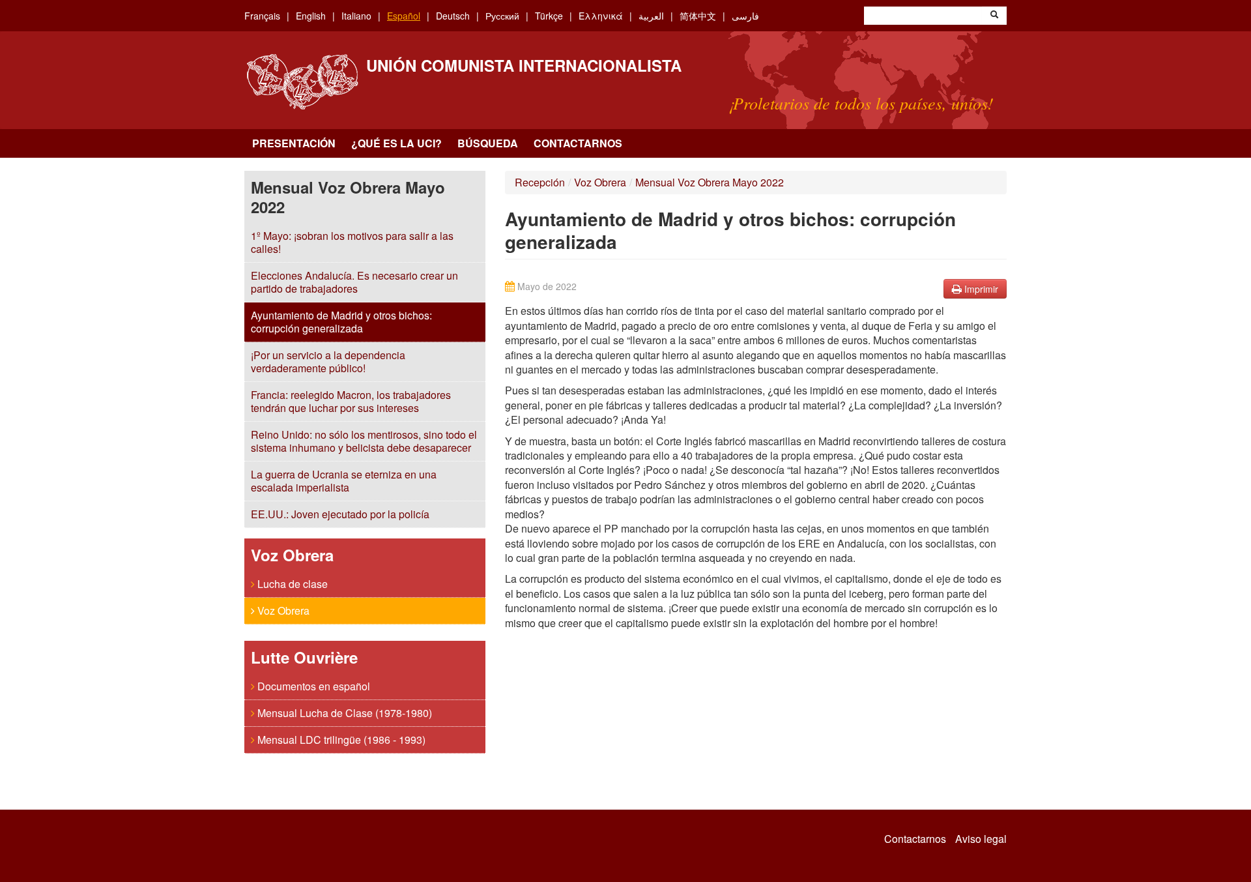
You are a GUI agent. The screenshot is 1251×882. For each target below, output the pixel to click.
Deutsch (453, 15)
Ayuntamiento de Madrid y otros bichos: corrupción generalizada (341, 322)
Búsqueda (487, 143)
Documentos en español (312, 686)
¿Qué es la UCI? (396, 143)
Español (403, 15)
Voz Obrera (282, 610)
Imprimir (980, 288)
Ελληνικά (601, 15)
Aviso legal (981, 838)
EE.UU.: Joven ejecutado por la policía (340, 514)
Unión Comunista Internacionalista (524, 65)
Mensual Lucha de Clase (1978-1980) (343, 712)
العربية (651, 15)
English (311, 15)
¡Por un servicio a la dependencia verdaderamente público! (328, 361)
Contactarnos (578, 143)
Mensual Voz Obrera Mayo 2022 (709, 182)
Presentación (294, 143)
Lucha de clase (291, 583)
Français (262, 15)
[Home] (302, 82)
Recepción (540, 182)
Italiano (356, 15)
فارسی (745, 15)
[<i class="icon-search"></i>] (994, 16)
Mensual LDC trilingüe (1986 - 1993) (340, 739)
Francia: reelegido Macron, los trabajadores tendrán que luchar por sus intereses (351, 401)
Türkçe (549, 15)
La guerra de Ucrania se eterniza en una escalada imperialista (344, 481)
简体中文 (698, 15)
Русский (502, 15)
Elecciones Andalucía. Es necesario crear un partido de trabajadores (354, 282)
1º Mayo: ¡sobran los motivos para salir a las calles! (352, 242)
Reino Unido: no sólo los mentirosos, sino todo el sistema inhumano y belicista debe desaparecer (364, 441)
